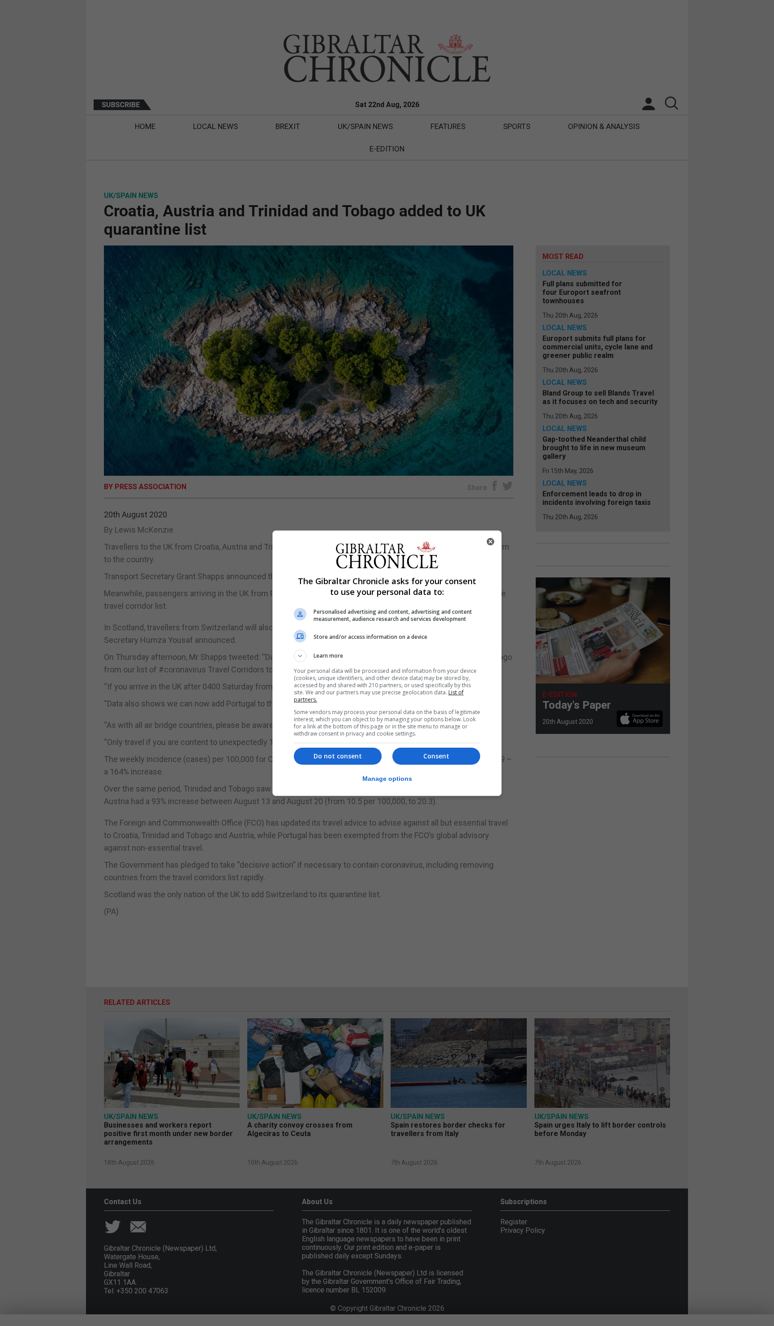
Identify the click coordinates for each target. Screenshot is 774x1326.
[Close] (490, 542)
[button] (387, 656)
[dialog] (387, 663)
